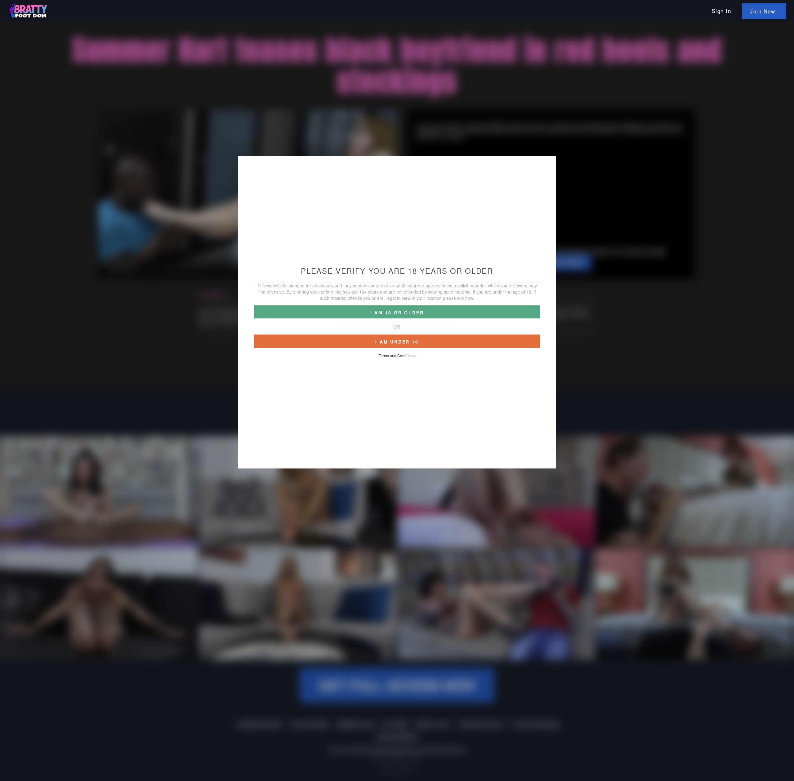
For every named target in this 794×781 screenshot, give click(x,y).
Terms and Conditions (397, 355)
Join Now (762, 11)
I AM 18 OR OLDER (397, 312)
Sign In (721, 11)
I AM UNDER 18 (396, 342)
